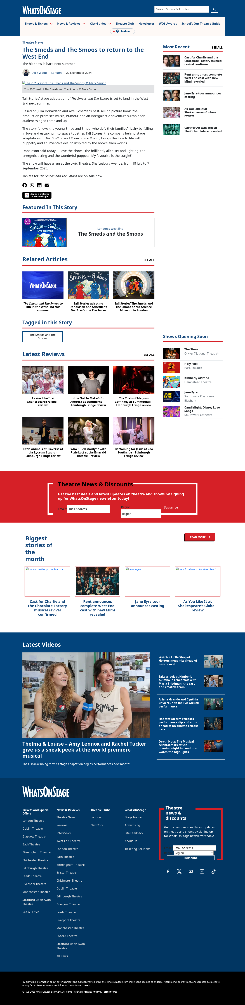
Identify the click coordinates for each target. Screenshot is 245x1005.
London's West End (110, 229)
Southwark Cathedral (198, 415)
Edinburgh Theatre (35, 868)
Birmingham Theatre (36, 852)
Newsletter (146, 24)
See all (149, 260)
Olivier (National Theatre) (201, 353)
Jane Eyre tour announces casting (147, 603)
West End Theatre (68, 841)
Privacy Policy (92, 991)
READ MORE (198, 537)
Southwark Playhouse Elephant (199, 398)
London (56, 73)
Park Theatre (193, 368)
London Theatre (33, 821)
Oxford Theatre (66, 936)
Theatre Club (125, 24)
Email (62, 509)
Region (126, 507)
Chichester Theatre (35, 860)
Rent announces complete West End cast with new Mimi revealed (97, 608)
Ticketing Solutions (137, 849)
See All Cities (30, 912)
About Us (131, 841)
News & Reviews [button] (69, 24)
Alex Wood (39, 73)
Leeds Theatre (32, 876)
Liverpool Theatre (34, 884)
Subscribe (171, 507)
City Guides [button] (98, 24)
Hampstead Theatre (197, 382)
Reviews (61, 825)
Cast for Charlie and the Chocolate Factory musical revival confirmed (47, 608)
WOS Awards (168, 24)
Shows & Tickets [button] (36, 24)
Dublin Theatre (32, 829)
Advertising (132, 825)
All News (62, 956)
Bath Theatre (31, 844)
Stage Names (134, 817)
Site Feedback (134, 833)
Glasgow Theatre (34, 836)
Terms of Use (109, 991)
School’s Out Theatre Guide (201, 24)
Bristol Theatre (66, 873)
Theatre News (32, 42)
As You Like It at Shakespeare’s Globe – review (197, 605)
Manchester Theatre (36, 892)
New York (97, 825)
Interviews (63, 833)
